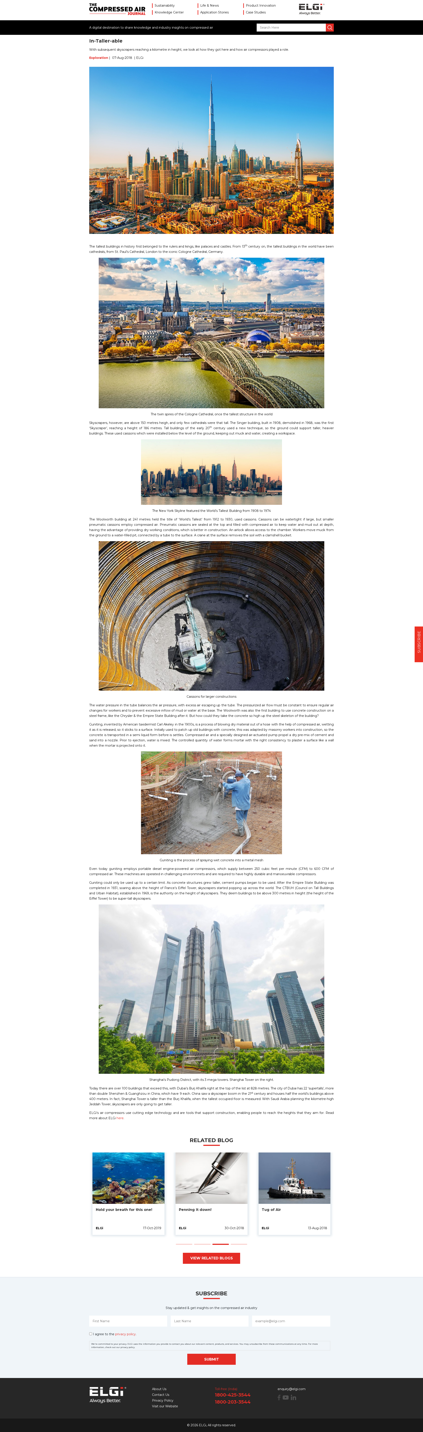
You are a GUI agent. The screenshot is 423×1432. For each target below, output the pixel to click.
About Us (159, 1389)
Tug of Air (271, 1210)
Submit (211, 1359)
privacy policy (125, 1334)
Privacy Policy (162, 1400)
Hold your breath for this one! (124, 1210)
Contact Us (160, 1395)
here (120, 1118)
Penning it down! (195, 1210)
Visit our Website (165, 1406)
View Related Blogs (211, 1258)
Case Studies (256, 12)
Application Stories (214, 12)
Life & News (209, 5)
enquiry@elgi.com (292, 1389)
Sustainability (165, 5)
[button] (184, 1244)
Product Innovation (261, 5)
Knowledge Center (169, 12)
